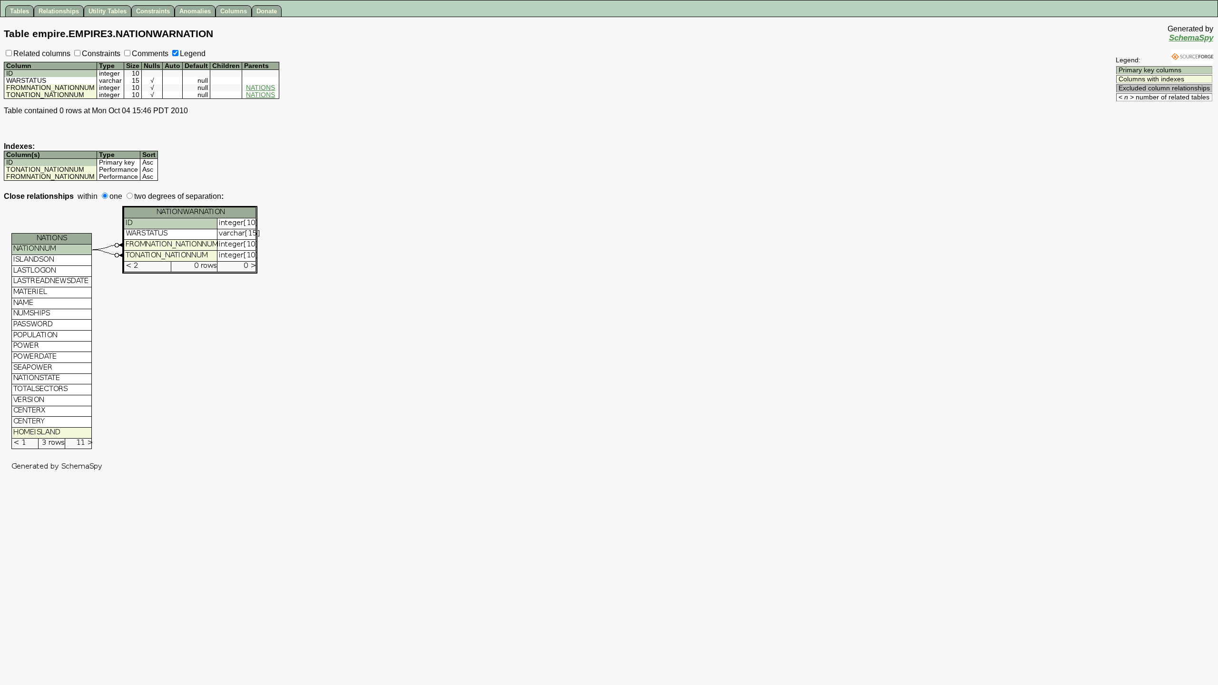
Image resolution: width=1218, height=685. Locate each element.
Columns (233, 11)
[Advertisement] (1157, 117)
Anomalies (195, 11)
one (115, 196)
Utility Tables (107, 11)
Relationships (59, 11)
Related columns (41, 53)
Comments (150, 53)
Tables (19, 11)
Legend (193, 53)
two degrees (155, 196)
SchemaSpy (1191, 37)
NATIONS (260, 87)
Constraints (153, 11)
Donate (266, 11)
